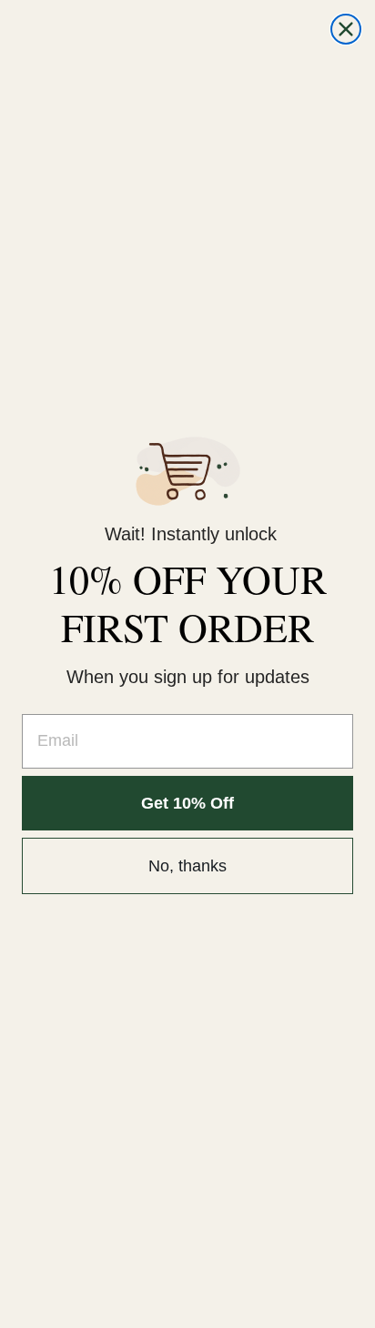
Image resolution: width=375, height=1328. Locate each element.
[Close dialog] (345, 29)
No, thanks (187, 866)
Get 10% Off (187, 803)
